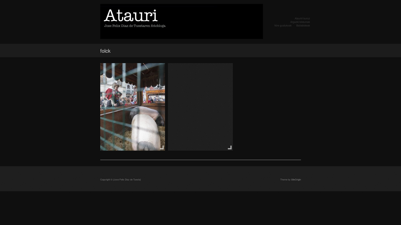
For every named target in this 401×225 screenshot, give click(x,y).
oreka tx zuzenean (190, 71)
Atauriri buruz (302, 18)
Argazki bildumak (300, 22)
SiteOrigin (296, 179)
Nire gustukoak (283, 25)
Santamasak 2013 (122, 71)
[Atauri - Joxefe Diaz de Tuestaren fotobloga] (181, 22)
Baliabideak (303, 25)
